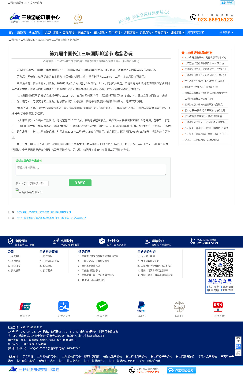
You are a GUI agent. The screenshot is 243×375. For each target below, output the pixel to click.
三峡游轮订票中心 (47, 356)
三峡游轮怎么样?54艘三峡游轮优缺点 (204, 104)
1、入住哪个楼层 (146, 256)
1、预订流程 (45, 256)
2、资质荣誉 (14, 261)
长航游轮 (145, 32)
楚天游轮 (114, 32)
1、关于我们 (14, 256)
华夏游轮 (160, 32)
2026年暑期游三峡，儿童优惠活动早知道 (205, 57)
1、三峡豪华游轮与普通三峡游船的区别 (98, 256)
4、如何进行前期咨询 (89, 270)
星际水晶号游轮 (207, 356)
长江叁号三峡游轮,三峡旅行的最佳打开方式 (206, 128)
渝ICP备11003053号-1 (62, 339)
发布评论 (80, 182)
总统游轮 (130, 32)
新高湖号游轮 (47, 360)
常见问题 (227, 32)
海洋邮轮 (227, 2)
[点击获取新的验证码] (29, 192)
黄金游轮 (83, 32)
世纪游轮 (176, 32)
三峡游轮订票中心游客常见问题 (80, 356)
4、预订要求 (45, 270)
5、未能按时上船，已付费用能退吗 (96, 275)
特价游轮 (34, 32)
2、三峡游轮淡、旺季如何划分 (93, 261)
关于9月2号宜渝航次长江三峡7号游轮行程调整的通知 (44, 212)
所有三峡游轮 (197, 32)
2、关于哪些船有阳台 (148, 261)
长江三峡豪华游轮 (69, 360)
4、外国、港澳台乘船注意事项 (152, 270)
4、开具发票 (14, 270)
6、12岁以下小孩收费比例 (91, 280)
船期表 (21, 32)
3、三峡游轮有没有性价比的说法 (154, 266)
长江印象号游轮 (26, 360)
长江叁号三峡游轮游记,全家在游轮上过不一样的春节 (211, 134)
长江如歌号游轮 (112, 356)
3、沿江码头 (45, 266)
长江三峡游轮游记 (94, 360)
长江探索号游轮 (185, 356)
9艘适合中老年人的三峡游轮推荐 (201, 87)
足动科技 (28, 356)
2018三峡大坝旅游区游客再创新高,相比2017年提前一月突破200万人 (52, 218)
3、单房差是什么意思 (89, 266)
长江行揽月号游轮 (136, 356)
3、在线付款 (14, 266)
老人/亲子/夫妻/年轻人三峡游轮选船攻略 (205, 110)
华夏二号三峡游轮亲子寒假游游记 (202, 140)
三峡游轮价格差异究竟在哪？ (199, 98)
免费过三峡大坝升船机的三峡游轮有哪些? (206, 93)
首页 (12, 32)
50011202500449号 (34, 344)
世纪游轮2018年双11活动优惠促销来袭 (204, 81)
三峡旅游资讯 (28, 40)
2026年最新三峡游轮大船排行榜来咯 (203, 116)
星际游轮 (99, 32)
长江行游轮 (51, 32)
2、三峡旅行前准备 (49, 261)
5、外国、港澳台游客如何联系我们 (155, 275)
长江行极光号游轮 (161, 356)
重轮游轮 (68, 32)
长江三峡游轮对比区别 (122, 360)
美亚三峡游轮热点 (150, 360)
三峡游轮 (13, 40)
